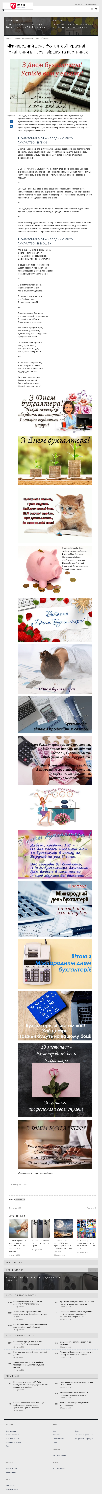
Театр (77, 1431)
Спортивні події (59, 1439)
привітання (21, 1200)
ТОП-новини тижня (13, 1439)
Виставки (56, 1435)
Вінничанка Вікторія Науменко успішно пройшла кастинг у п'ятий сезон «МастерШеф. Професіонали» (76, 1314)
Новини (17, 38)
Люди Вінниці (11, 1472)
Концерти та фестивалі (84, 1435)
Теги (7, 1446)
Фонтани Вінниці (12, 1469)
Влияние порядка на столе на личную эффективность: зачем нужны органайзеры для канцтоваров (28, 1405)
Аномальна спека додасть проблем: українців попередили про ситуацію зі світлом (28, 1364)
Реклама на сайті (91, 4)
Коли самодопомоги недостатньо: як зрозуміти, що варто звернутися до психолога (17, 1246)
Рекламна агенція (59, 1455)
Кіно (54, 1431)
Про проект (79, 4)
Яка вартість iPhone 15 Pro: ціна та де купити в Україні (40, 1243)
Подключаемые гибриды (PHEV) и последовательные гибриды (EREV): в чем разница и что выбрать (30, 1384)
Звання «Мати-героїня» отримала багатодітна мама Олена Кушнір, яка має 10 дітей (30, 1314)
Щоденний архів (59, 1469)
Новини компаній (12, 1435)
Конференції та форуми (84, 1439)
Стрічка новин (11, 1431)
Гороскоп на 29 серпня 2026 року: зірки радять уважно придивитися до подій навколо (63, 1246)
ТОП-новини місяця (13, 1442)
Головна (9, 38)
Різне (55, 1442)
